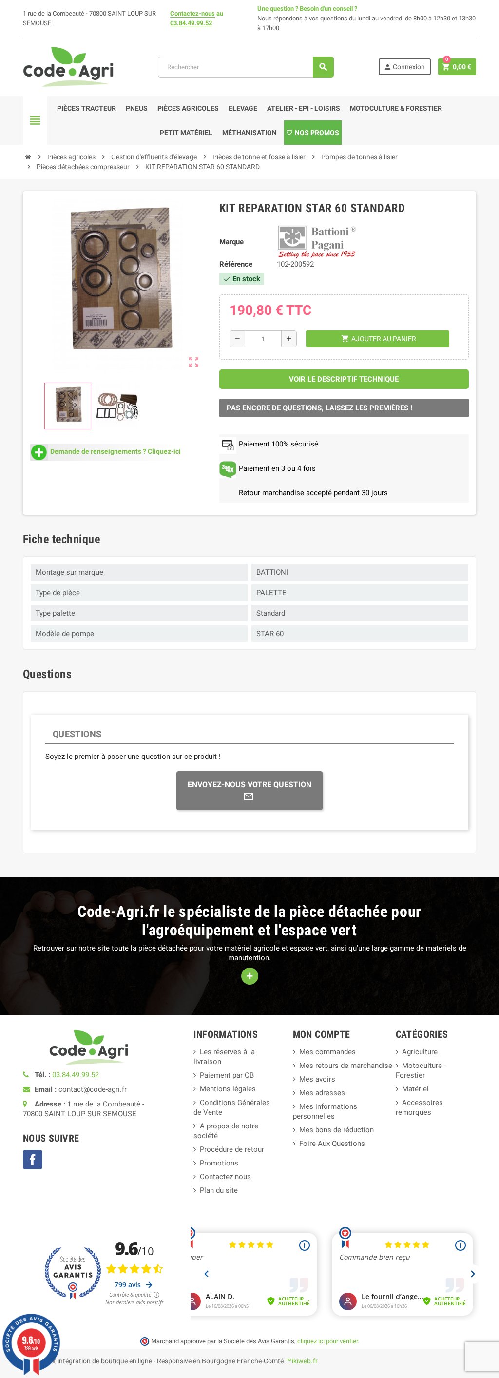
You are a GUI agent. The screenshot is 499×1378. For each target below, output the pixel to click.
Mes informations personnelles (325, 1111)
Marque (231, 241)
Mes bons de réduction (336, 1130)
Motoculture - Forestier (421, 1070)
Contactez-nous (192, 13)
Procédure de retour (232, 1149)
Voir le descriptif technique (344, 379)
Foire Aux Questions (332, 1143)
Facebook (32, 1159)
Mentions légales (228, 1089)
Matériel (415, 1089)
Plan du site (219, 1190)
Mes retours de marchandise (345, 1065)
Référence (235, 264)
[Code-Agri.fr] (68, 66)
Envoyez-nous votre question (249, 784)
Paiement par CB (227, 1075)
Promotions (219, 1163)
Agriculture (420, 1052)
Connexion (404, 67)
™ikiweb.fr (301, 1361)
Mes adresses (322, 1092)
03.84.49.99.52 (191, 23)
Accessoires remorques (419, 1107)
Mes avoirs (317, 1079)
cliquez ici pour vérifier (327, 1341)
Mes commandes (327, 1052)
